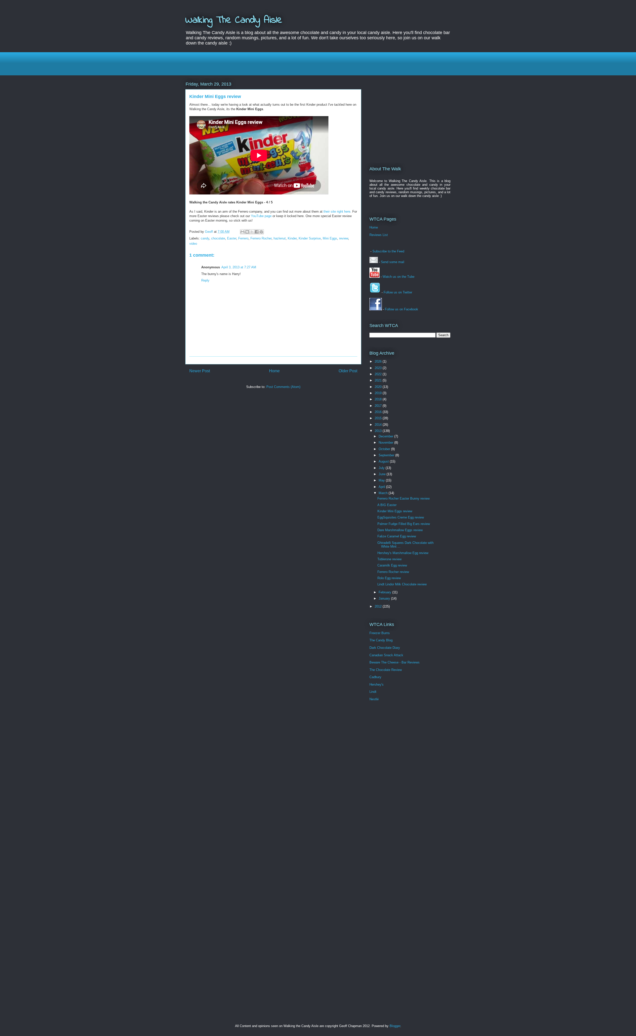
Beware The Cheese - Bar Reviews (394, 662)
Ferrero (243, 238)
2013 (379, 431)
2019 (379, 393)
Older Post (348, 371)
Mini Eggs (330, 238)
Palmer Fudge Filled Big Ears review (403, 524)
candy (205, 238)
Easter (231, 238)
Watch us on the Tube (398, 277)
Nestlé (374, 699)
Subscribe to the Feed (388, 251)
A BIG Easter (387, 505)
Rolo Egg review (389, 578)
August (384, 461)
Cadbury (375, 677)
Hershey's (376, 684)
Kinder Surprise (310, 238)
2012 (379, 606)
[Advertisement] (318, 63)
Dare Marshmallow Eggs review (400, 530)
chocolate (218, 238)
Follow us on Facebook (401, 309)
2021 (379, 380)
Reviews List (378, 235)
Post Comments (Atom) (283, 387)
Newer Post (199, 371)
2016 (379, 412)
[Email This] (242, 231)
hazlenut (280, 238)
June (383, 474)
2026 (379, 361)
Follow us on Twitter (398, 292)
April (382, 487)
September (387, 455)
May (382, 480)
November (386, 442)
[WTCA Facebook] (375, 309)
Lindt (372, 692)
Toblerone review (389, 559)
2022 (379, 374)
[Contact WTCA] (373, 262)
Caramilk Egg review (392, 565)
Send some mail (392, 262)
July (382, 468)
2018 (379, 399)
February (385, 592)
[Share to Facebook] (256, 231)
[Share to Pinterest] (261, 231)
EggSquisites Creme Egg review (400, 517)
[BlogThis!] (247, 231)
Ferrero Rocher (261, 238)
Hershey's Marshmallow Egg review (402, 553)
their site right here (336, 211)
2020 (379, 387)
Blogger (395, 1026)
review (343, 238)
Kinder (292, 238)
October (385, 449)
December (386, 436)
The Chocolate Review (385, 670)
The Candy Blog (381, 640)
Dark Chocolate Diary (384, 648)
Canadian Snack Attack (386, 655)
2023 (379, 368)
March (384, 493)
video (193, 243)
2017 (379, 406)
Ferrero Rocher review (393, 572)
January (385, 598)
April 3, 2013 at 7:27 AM (238, 267)
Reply (205, 280)
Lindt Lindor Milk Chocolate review (402, 584)
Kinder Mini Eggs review (394, 511)
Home (274, 371)
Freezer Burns (379, 633)
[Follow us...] (375, 292)
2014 (379, 424)
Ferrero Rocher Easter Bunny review (403, 498)
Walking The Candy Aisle (233, 20)
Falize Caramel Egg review (396, 536)
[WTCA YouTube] (374, 277)
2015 (379, 418)
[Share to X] (251, 231)
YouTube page (261, 216)
